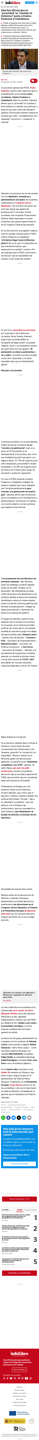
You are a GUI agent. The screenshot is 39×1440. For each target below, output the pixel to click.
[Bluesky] (11, 1378)
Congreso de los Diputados (17, 1105)
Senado (3, 1110)
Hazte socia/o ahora (19, 1164)
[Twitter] (15, 1378)
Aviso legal (19, 1399)
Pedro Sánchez (28, 1110)
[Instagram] (22, 1378)
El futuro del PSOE (15, 1110)
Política (3, 1105)
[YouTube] (26, 1378)
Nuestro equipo (20, 1390)
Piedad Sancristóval (8, 1264)
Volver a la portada (19, 1273)
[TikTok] (31, 1378)
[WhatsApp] (4, 1378)
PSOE (33, 1107)
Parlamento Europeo (21, 1107)
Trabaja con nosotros (19, 1393)
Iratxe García (16, 1085)
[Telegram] (19, 1378)
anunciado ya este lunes (24, 330)
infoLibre (5, 1220)
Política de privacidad (19, 1402)
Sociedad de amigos (19, 1396)
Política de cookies (20, 1405)
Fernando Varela (7, 1253)
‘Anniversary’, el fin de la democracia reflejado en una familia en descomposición (15, 1260)
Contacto (20, 1387)
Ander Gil (5, 1072)
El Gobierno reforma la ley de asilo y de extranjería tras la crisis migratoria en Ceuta (16, 1238)
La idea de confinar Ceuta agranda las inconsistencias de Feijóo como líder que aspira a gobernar (15, 1249)
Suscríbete (30, 2)
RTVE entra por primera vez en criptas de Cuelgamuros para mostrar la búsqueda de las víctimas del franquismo (16, 1217)
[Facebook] (7, 1378)
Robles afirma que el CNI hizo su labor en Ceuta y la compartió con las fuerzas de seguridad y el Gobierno (16, 1227)
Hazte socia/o (19, 1370)
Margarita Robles (6, 1107)
